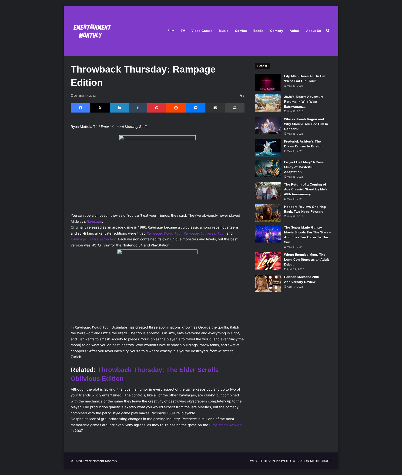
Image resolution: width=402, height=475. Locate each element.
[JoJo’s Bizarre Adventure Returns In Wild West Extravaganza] (268, 103)
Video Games (201, 31)
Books (258, 31)
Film (171, 31)
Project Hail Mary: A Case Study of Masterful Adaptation (304, 167)
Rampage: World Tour (164, 233)
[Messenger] (195, 108)
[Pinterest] (156, 108)
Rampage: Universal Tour (204, 233)
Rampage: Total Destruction (93, 239)
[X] (100, 108)
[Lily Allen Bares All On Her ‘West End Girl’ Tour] (268, 82)
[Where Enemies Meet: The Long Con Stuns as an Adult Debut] (268, 261)
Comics (241, 31)
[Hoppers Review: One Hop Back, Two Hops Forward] (268, 213)
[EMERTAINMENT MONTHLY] (91, 30)
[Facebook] (80, 108)
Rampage (94, 221)
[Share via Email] (215, 108)
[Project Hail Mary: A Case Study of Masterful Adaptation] (268, 168)
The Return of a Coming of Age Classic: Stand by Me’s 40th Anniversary (305, 189)
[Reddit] (176, 108)
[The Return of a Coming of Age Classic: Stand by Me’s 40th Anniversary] (268, 190)
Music (223, 31)
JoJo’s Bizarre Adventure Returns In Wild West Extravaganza (304, 101)
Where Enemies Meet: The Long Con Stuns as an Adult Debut (306, 259)
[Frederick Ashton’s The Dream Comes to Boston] (268, 147)
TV (183, 31)
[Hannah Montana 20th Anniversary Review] (268, 283)
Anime (295, 31)
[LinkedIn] (119, 108)
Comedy (276, 31)
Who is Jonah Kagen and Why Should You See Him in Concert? (306, 124)
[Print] (234, 108)
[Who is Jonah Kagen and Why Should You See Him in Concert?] (268, 125)
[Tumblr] (138, 108)
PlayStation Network (226, 425)
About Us (313, 31)
